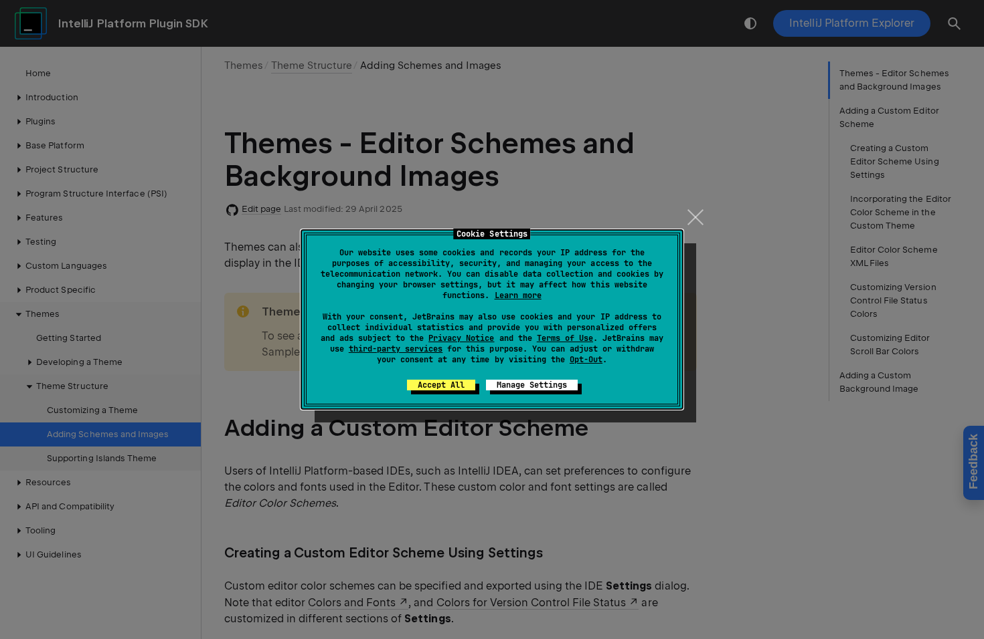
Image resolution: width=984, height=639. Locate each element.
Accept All (441, 385)
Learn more (518, 295)
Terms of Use (565, 338)
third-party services (395, 349)
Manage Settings (532, 385)
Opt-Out (586, 359)
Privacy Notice (461, 338)
